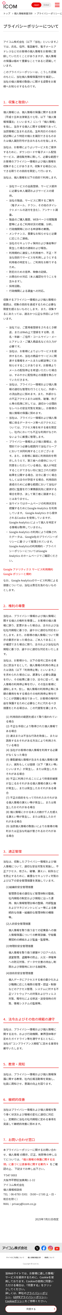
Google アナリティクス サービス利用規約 (28, 569)
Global (46, 5)
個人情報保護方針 (23, 13)
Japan (36, 5)
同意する (31, 1309)
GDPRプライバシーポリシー (30, 1297)
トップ (6, 13)
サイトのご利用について (15, 1257)
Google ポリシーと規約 (17, 574)
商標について (49, 1257)
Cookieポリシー (15, 1301)
